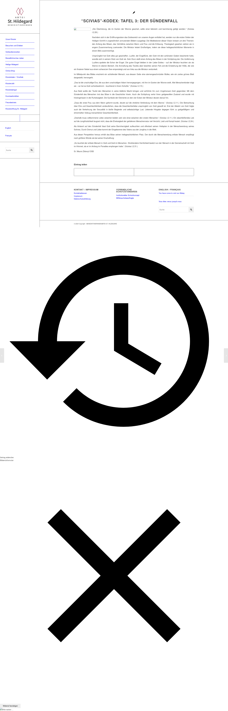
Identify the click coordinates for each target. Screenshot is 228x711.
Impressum (78, 196)
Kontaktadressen (80, 193)
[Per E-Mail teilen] (164, 172)
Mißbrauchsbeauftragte (125, 198)
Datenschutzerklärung (82, 198)
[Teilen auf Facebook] (104, 172)
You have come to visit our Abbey (172, 193)
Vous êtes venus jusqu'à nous (170, 201)
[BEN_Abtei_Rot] (19, 16)
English (8, 128)
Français (8, 135)
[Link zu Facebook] (10, 118)
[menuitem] (19, 39)
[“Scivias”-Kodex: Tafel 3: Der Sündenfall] (134, 13)
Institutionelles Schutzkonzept (127, 195)
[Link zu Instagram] (30, 118)
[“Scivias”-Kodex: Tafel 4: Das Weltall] (2, 355)
